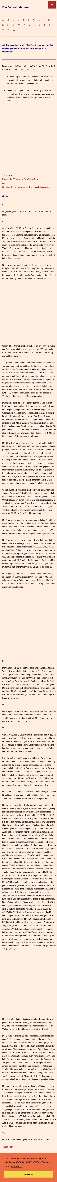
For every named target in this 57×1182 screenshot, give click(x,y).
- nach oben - (8, 1147)
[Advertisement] (28, 138)
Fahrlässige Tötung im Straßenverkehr (20, 179)
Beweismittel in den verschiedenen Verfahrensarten (26, 187)
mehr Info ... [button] (16, 1166)
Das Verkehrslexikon (15, 7)
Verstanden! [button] (29, 1174)
